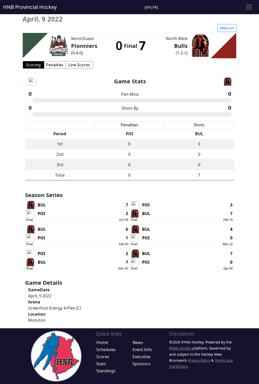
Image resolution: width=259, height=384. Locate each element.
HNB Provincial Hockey (30, 7)
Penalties (54, 65)
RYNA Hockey (180, 348)
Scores (102, 356)
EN (148, 7)
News (138, 342)
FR (155, 7)
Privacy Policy (199, 360)
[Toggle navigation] (249, 7)
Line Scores (79, 65)
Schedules (106, 349)
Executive (141, 356)
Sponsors (142, 364)
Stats (101, 364)
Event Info (142, 349)
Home (102, 342)
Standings (106, 371)
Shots (199, 125)
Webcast (227, 28)
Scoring (33, 65)
